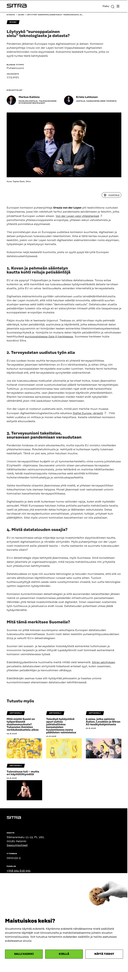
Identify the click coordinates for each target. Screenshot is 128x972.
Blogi (21, 15)
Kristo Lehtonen (87, 97)
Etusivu (11, 15)
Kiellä (64, 954)
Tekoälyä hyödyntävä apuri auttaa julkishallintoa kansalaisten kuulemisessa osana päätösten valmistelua (61, 726)
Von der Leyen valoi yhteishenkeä (77, 216)
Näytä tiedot (104, 954)
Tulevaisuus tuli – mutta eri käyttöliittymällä (23, 773)
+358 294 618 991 (18, 870)
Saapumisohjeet (17, 845)
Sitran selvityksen (103, 662)
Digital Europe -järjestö (88, 413)
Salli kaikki (24, 954)
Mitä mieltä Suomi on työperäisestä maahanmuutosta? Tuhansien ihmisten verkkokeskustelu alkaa (22, 724)
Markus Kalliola (29, 97)
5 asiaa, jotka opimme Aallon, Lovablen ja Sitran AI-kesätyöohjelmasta (103, 722)
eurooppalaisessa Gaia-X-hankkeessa (49, 336)
